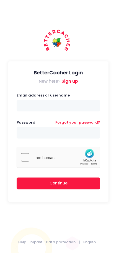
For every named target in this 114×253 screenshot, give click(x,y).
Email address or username (43, 95)
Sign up (69, 81)
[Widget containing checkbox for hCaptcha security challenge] (58, 157)
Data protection (61, 242)
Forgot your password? (77, 122)
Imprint (36, 242)
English (89, 242)
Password (26, 122)
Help (22, 242)
